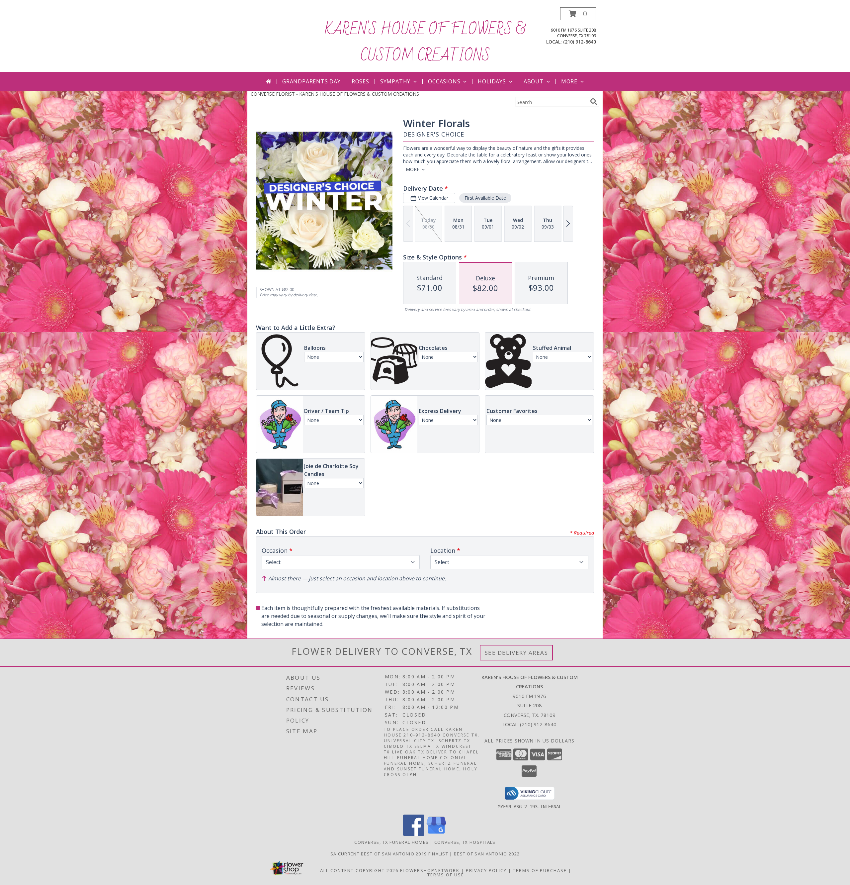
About (534, 81)
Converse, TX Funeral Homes (391, 842)
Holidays (492, 81)
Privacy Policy (486, 870)
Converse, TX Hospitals (465, 842)
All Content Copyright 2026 (359, 870)
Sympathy (395, 81)
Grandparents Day (311, 81)
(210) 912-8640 (579, 42)
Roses (360, 81)
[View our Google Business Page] (436, 834)
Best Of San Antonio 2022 (487, 854)
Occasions (444, 81)
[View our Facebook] (413, 834)
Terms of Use (445, 875)
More (569, 81)
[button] (578, 13)
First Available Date (485, 198)
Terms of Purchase (540, 870)
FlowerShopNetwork (430, 870)
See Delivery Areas (516, 652)
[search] (593, 101)
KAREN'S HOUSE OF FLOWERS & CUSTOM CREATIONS (425, 43)
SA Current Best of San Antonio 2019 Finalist (390, 854)
